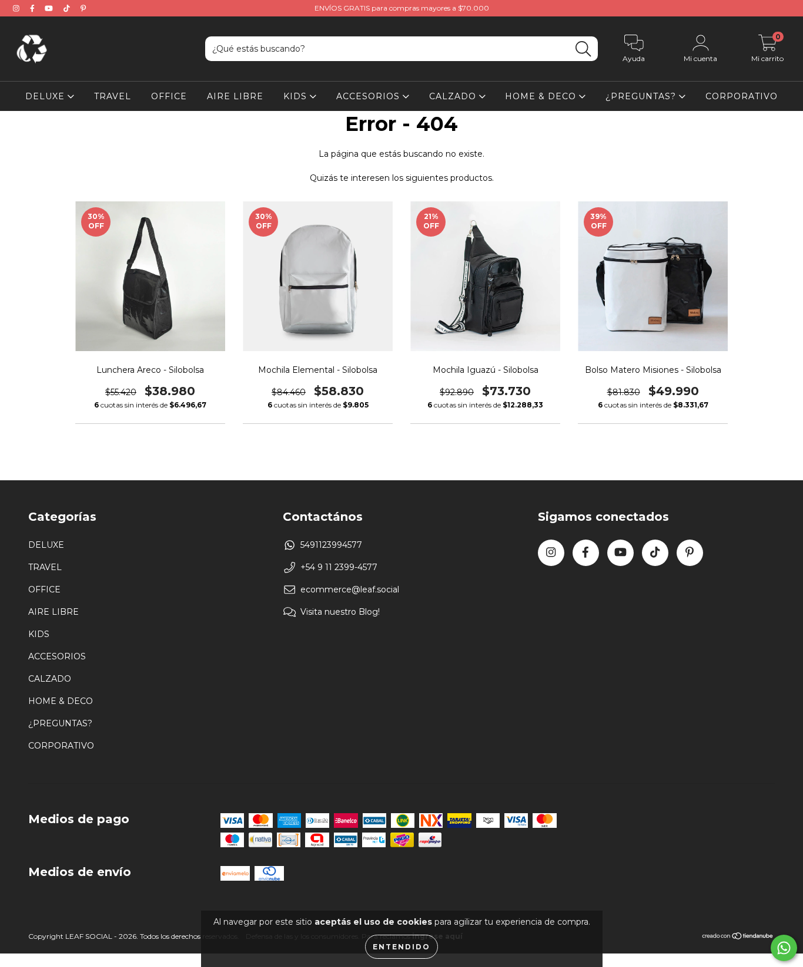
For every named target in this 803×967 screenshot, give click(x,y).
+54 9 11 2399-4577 (338, 567)
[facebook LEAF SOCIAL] (33, 8)
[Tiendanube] (738, 937)
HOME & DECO (542, 96)
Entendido (401, 946)
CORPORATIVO (741, 96)
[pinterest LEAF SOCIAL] (83, 8)
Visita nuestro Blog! (340, 612)
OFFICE (169, 96)
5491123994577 (331, 545)
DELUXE (46, 96)
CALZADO (454, 96)
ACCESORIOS (369, 96)
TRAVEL (112, 96)
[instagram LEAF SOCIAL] (17, 8)
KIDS (296, 96)
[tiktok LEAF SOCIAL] (67, 8)
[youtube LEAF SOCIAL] (50, 8)
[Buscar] (583, 49)
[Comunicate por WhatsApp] (784, 948)
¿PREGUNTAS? (642, 96)
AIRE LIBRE (235, 96)
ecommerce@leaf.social (349, 589)
